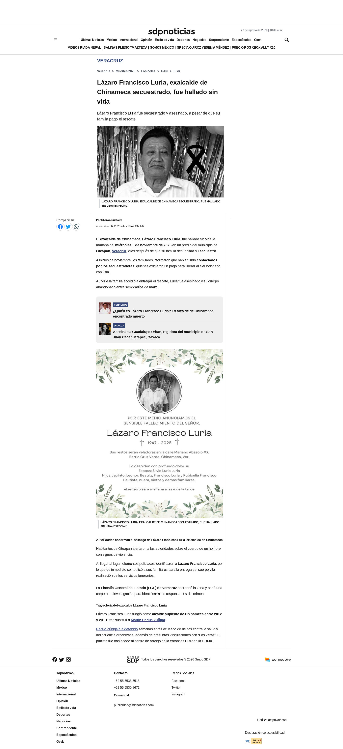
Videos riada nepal (84, 47)
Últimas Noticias (92, 39)
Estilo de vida (164, 39)
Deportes (183, 39)
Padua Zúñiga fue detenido (117, 629)
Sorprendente (219, 39)
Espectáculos (241, 39)
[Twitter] (68, 226)
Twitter (176, 687)
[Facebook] (60, 226)
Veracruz (103, 71)
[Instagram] (68, 659)
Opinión (146, 39)
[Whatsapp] (76, 226)
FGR (176, 71)
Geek (257, 39)
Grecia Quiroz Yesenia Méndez (203, 47)
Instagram (178, 694)
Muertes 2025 (125, 71)
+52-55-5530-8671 (127, 687)
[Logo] (171, 32)
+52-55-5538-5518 (127, 681)
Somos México (162, 47)
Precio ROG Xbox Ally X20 (253, 47)
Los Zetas (148, 71)
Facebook (178, 681)
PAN (164, 71)
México (112, 39)
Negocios (199, 39)
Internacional (128, 39)
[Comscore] (278, 659)
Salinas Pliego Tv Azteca (125, 47)
